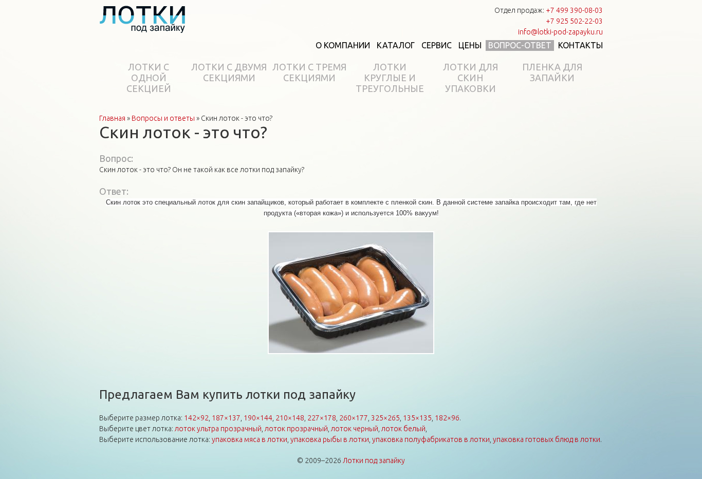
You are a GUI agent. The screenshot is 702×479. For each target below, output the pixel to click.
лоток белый (403, 429)
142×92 (196, 418)
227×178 (321, 418)
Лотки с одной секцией (148, 78)
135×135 (417, 418)
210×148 (289, 418)
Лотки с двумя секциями (229, 72)
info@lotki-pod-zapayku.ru (560, 32)
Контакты (580, 45)
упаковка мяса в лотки (249, 439)
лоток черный (354, 429)
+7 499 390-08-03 (574, 10)
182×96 (447, 418)
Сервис (436, 45)
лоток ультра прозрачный (218, 429)
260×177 (353, 418)
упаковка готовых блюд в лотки (546, 439)
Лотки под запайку (374, 460)
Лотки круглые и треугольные (390, 78)
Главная (112, 118)
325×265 (385, 418)
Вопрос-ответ (519, 45)
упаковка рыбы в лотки (329, 439)
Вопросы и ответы (163, 118)
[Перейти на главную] (142, 19)
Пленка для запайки (552, 72)
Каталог (396, 45)
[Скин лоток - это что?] (351, 293)
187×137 (226, 418)
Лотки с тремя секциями (309, 72)
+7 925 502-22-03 (574, 21)
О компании (343, 45)
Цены (470, 45)
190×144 (258, 418)
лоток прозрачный (296, 429)
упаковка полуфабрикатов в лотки (431, 439)
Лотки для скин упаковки (470, 78)
